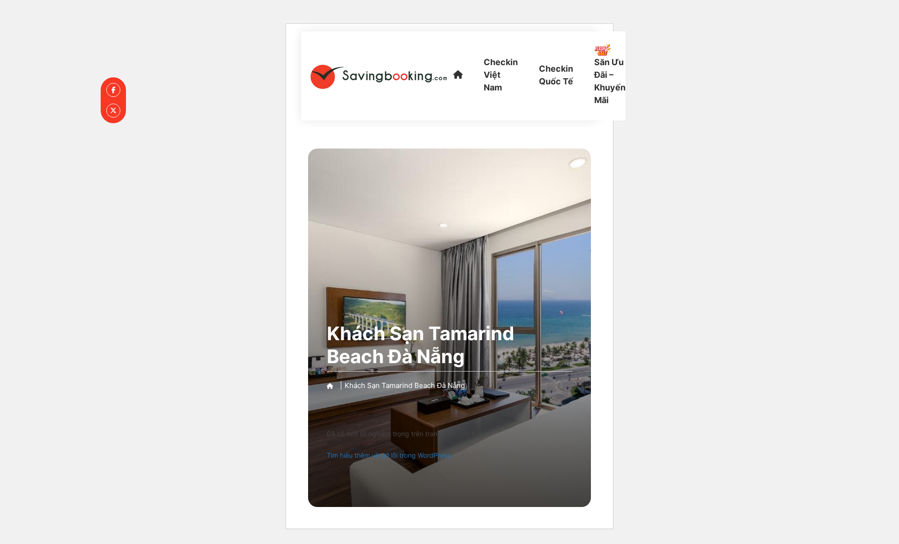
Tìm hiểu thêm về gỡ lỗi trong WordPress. (389, 455)
